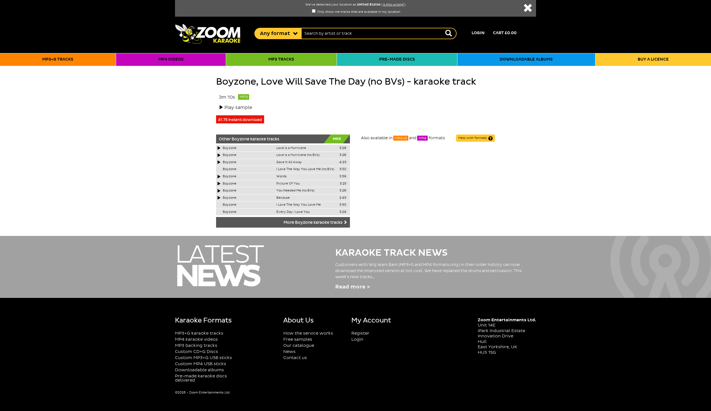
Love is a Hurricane (291, 148)
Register (360, 333)
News (289, 351)
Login (478, 33)
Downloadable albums (526, 59)
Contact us (295, 357)
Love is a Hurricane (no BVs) (297, 155)
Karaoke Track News (391, 252)
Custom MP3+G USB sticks (203, 357)
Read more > (352, 287)
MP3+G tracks (57, 59)
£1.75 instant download (240, 120)
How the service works (308, 333)
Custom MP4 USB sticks (200, 364)
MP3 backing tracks (196, 345)
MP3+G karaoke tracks (199, 333)
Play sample (238, 107)
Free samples (297, 339)
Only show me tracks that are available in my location (358, 12)
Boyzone (240, 139)
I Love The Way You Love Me (298, 205)
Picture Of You (288, 184)
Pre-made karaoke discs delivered (201, 378)
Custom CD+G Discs (196, 351)
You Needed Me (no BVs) (295, 191)
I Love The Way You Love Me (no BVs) (305, 169)
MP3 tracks (281, 59)
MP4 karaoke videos (196, 339)
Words (281, 176)
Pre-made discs (397, 59)
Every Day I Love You (293, 212)
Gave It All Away (289, 162)
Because (283, 198)
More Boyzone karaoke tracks (313, 222)
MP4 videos (171, 59)
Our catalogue (298, 345)
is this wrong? (393, 5)
